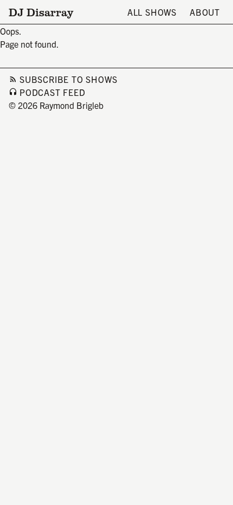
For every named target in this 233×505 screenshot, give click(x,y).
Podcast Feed (53, 92)
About (205, 12)
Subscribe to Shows (68, 79)
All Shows (152, 12)
